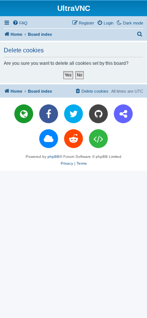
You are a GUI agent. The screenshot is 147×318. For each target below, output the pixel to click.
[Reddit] (73, 138)
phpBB (53, 156)
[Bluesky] (48, 138)
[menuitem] (20, 23)
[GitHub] (98, 113)
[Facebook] (48, 113)
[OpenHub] (98, 138)
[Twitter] (73, 113)
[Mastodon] (123, 113)
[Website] (23, 113)
